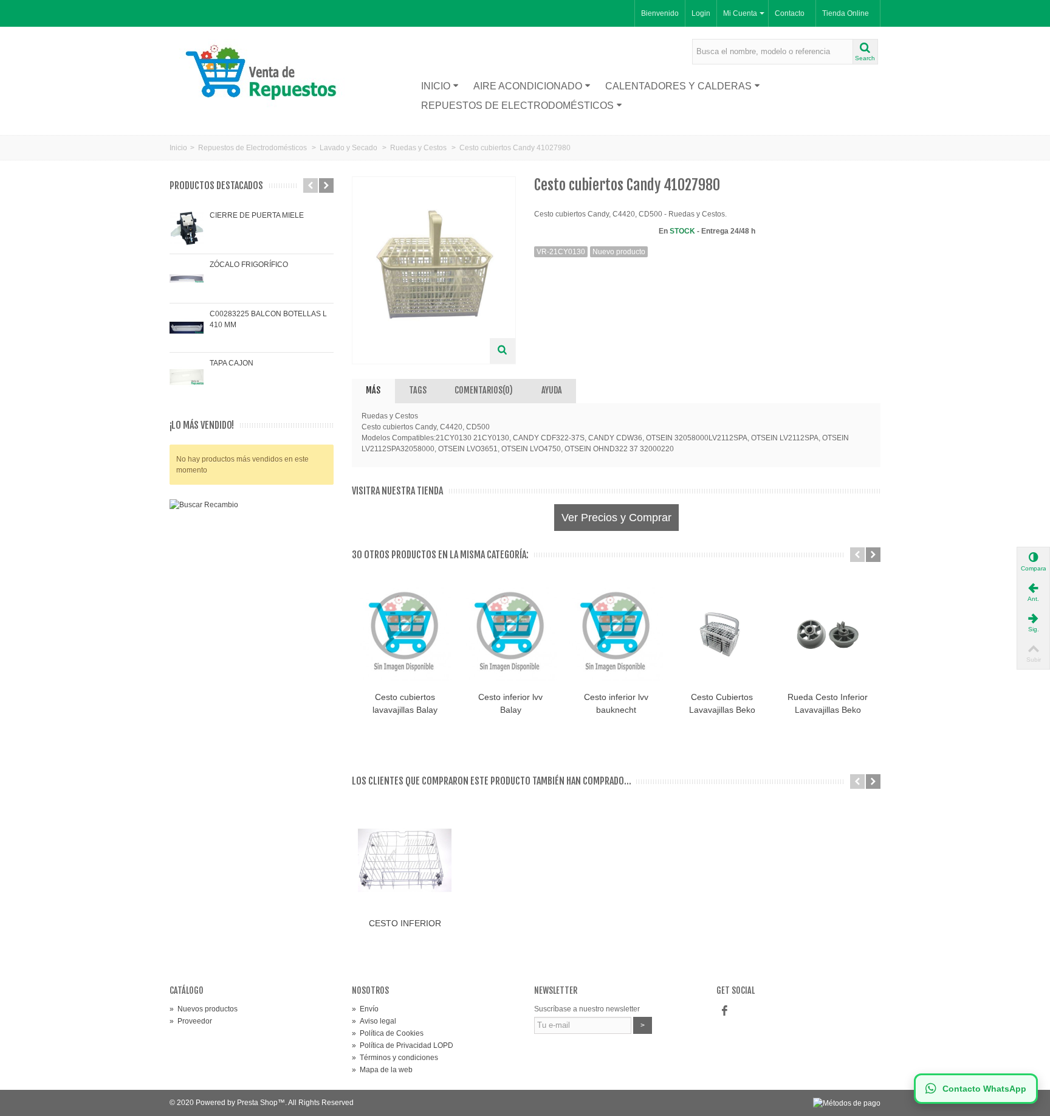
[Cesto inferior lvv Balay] (510, 633)
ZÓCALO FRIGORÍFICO (249, 264)
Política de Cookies (388, 1033)
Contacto (790, 13)
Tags (418, 390)
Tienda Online (845, 13)
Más (373, 390)
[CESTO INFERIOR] (404, 860)
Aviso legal (374, 1021)
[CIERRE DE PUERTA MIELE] (187, 229)
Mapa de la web (382, 1070)
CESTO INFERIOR (405, 923)
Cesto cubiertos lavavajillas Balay (404, 703)
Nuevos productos (204, 1009)
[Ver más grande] (502, 351)
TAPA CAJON (231, 363)
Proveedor (191, 1021)
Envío (365, 1009)
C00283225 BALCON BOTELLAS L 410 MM (268, 319)
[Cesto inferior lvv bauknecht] (616, 633)
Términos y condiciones (395, 1057)
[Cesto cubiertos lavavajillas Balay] (404, 633)
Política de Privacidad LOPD (402, 1045)
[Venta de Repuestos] (265, 74)
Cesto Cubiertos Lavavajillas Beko (722, 703)
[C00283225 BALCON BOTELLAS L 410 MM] (187, 327)
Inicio (435, 86)
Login (700, 13)
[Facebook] (724, 1011)
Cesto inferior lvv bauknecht (616, 703)
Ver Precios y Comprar (616, 517)
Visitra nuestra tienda (397, 491)
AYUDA (551, 390)
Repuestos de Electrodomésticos (517, 105)
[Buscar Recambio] (252, 616)
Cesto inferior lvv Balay (510, 703)
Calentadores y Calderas (678, 86)
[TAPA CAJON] (187, 377)
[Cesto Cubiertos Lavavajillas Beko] (722, 633)
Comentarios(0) (484, 390)
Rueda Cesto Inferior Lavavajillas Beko (827, 703)
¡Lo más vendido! (202, 425)
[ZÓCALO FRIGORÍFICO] (187, 278)
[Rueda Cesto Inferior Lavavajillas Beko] (827, 633)
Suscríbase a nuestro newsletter (587, 1009)
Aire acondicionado (527, 86)
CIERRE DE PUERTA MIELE (257, 215)
